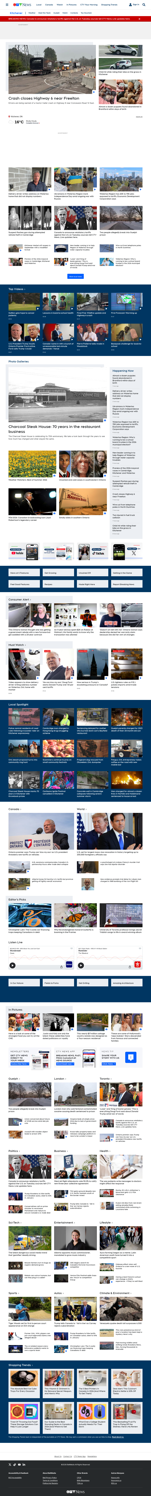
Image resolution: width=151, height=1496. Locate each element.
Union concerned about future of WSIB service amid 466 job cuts (37, 1121)
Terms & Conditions (50, 1480)
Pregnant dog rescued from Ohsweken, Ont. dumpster (90, 761)
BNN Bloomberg (83, 1480)
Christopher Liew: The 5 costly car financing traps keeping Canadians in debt (28, 931)
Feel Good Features (19, 584)
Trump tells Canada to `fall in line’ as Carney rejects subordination (82, 1206)
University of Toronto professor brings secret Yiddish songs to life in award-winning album (121, 931)
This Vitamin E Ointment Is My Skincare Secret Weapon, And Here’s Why (58, 1391)
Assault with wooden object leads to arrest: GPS (36, 1133)
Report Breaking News (123, 584)
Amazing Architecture (123, 983)
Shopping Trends (109, 5)
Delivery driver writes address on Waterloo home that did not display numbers (28, 195)
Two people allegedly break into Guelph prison (27, 1110)
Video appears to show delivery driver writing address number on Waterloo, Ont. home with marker (23, 686)
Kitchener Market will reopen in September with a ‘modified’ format (37, 248)
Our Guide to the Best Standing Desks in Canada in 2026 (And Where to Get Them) (58, 1425)
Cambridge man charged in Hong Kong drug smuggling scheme (56, 730)
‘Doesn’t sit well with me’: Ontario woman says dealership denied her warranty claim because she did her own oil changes (121, 632)
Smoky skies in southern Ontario (74, 518)
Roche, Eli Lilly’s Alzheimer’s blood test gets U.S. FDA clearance (128, 1192)
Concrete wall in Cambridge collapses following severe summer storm (90, 793)
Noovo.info (115, 1478)
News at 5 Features (19, 573)
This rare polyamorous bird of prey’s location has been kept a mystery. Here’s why (129, 1332)
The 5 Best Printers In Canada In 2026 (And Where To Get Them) (92, 1391)
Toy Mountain (86, 13)
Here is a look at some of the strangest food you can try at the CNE (23, 1036)
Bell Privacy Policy (50, 1478)
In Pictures (72, 5)
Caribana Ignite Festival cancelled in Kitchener (54, 792)
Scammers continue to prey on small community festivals (57, 761)
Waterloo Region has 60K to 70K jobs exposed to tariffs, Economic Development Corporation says (120, 196)
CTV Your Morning (88, 5)
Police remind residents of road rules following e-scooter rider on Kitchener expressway (23, 730)
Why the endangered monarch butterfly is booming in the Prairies (73, 931)
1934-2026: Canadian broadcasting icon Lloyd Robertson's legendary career (29, 519)
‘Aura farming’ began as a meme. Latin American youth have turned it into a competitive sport (118, 1255)
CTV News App (80, 1456)
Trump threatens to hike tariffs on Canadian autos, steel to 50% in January (38, 1196)
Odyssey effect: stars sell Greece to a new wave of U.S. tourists (128, 1266)
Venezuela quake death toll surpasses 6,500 (121, 1323)
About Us (57, 1456)
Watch (60, 5)
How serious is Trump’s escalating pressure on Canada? (92, 683)
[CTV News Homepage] (22, 4)
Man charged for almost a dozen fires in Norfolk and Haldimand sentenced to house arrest (126, 793)
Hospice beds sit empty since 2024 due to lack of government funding (83, 1121)
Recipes (48, 584)
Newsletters (92, 1456)
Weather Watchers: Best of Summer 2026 (27, 480)
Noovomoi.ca (116, 1480)
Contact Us (67, 1456)
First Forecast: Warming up (124, 313)
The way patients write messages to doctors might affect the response (120, 1182)
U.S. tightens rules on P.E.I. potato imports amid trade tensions (123, 684)
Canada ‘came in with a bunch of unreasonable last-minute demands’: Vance (58, 346)
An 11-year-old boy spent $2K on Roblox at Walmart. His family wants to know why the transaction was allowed (74, 632)
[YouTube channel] (19, 1464)
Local (38, 5)
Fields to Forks (52, 983)
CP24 (79, 1478)
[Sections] (7, 4)
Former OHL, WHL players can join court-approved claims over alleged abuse (38, 1335)
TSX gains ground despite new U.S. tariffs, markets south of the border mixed (83, 1193)
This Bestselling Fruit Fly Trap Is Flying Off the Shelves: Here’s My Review (125, 1424)
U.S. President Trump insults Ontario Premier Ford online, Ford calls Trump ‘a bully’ (21, 346)
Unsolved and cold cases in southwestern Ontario (82, 480)
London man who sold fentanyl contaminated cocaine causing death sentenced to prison (75, 1110)
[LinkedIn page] (24, 1464)
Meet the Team (44, 13)
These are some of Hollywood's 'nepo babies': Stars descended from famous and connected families (126, 1037)
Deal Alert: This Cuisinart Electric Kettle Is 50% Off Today (124, 1391)
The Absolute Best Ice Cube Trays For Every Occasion (23, 1390)
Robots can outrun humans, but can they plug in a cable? (38, 1277)
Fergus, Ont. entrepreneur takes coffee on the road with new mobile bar (126, 762)
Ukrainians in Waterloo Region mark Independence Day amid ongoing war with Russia (74, 196)
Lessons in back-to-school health (58, 313)
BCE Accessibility (15, 1478)
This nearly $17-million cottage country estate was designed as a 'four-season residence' (92, 1036)
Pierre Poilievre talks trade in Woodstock (90, 345)
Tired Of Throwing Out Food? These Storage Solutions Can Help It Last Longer (24, 1424)
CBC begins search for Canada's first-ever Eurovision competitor (82, 1265)
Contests (74, 13)
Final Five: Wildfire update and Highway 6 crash (91, 314)
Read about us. (118, 1437)
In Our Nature (16, 983)
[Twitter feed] (9, 1464)
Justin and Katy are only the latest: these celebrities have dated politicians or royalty (56, 1036)
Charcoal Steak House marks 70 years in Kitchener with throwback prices (23, 793)
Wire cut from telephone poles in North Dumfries (128, 247)
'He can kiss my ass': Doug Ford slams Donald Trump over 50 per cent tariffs (58, 684)
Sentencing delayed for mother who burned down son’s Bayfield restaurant (92, 730)
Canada (49, 5)
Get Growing (50, 573)
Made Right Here (87, 584)
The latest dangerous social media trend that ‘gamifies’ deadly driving (27, 1254)
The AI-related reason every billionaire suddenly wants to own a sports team (36, 1348)
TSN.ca (80, 1483)
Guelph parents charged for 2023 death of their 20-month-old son (126, 729)
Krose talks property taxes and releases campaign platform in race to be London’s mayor (83, 1134)
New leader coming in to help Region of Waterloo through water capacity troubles (82, 248)
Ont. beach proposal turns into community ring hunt (22, 761)
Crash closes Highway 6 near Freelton (43, 98)
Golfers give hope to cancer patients (21, 314)
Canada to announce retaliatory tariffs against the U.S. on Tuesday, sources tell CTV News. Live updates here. (75, 235)
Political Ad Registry (50, 1483)
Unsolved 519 (85, 573)
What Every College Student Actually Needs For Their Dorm (92, 1424)
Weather (32, 13)
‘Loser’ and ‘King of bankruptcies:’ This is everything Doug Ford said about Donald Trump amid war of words (82, 263)
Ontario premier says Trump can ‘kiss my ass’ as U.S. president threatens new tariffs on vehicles (38, 853)
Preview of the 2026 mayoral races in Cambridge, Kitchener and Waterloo (37, 261)
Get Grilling (84, 983)
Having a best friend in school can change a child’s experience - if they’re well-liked (129, 1279)
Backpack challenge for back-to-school (126, 345)
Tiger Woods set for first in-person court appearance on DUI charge (27, 1324)
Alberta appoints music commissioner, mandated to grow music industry (72, 1254)
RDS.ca (114, 1483)
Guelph (56, 13)
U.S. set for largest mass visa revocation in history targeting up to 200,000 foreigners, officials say (107, 853)
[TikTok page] (14, 1464)
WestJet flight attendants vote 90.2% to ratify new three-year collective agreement (75, 1182)
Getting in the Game (122, 573)
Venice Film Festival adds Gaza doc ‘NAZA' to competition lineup (83, 1278)
